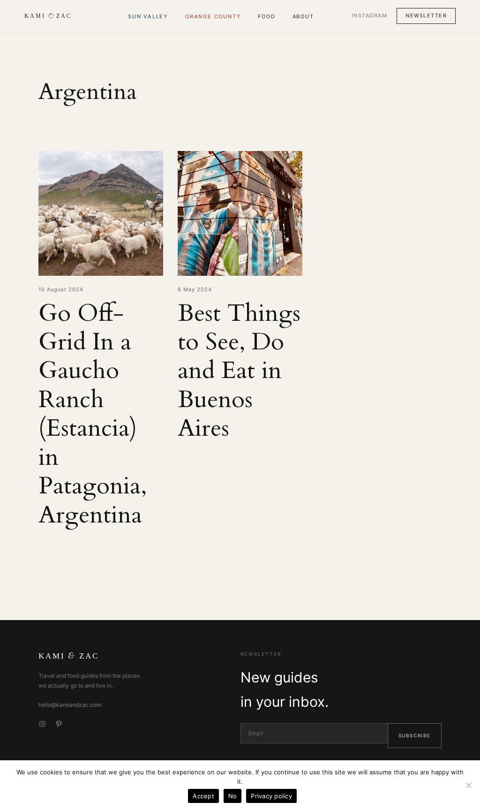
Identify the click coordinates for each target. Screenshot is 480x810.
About (303, 16)
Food (266, 16)
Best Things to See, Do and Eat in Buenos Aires (239, 371)
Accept (203, 796)
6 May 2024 (195, 289)
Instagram (370, 15)
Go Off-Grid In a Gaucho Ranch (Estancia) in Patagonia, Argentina (92, 414)
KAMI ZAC (68, 656)
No (232, 796)
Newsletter (426, 15)
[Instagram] (42, 724)
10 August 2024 (60, 289)
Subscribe (414, 735)
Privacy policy (271, 796)
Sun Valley (148, 16)
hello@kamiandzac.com (69, 704)
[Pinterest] (59, 724)
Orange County (213, 16)
